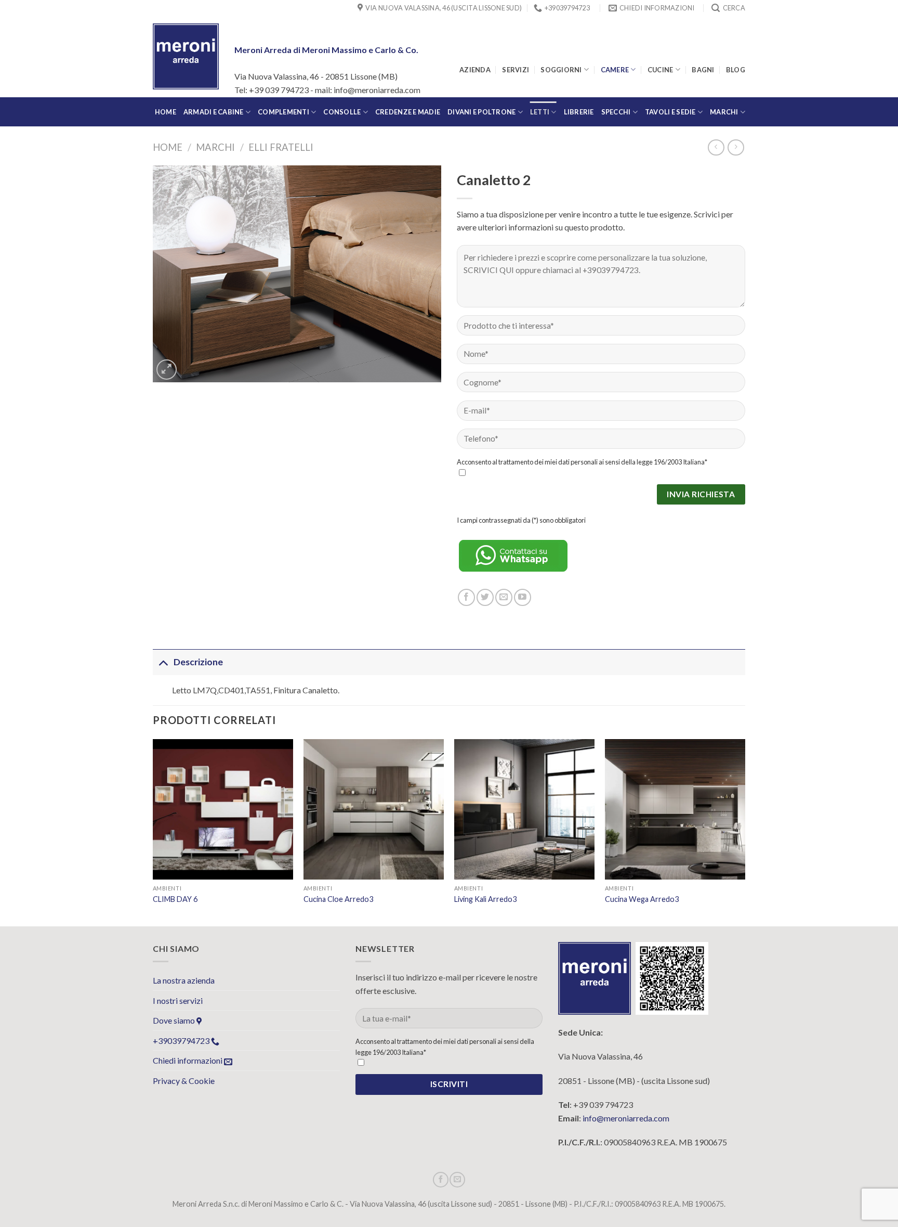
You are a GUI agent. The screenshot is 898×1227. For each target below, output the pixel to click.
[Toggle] (163, 662)
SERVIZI (515, 70)
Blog (735, 70)
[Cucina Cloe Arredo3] (373, 809)
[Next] (744, 831)
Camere (615, 70)
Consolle (342, 112)
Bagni (703, 70)
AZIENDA (475, 70)
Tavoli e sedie (670, 112)
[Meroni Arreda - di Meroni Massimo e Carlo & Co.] (186, 56)
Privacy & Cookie (184, 1081)
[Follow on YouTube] (522, 597)
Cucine (661, 70)
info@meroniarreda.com (626, 1118)
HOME (165, 112)
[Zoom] (166, 369)
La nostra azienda (184, 980)
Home (167, 147)
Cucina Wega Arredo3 (642, 899)
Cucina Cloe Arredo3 (338, 899)
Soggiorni (561, 70)
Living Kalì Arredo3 (485, 899)
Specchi (616, 112)
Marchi (724, 112)
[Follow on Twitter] (485, 597)
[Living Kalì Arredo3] (524, 809)
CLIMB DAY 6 (175, 899)
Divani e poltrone (481, 112)
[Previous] (153, 831)
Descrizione (198, 661)
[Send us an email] (503, 597)
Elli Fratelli (280, 147)
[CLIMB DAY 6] (223, 809)
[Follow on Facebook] (466, 597)
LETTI (539, 112)
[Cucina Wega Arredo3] (675, 809)
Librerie (579, 112)
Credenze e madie (407, 112)
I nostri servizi (178, 1000)
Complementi (283, 112)
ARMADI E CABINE (213, 112)
